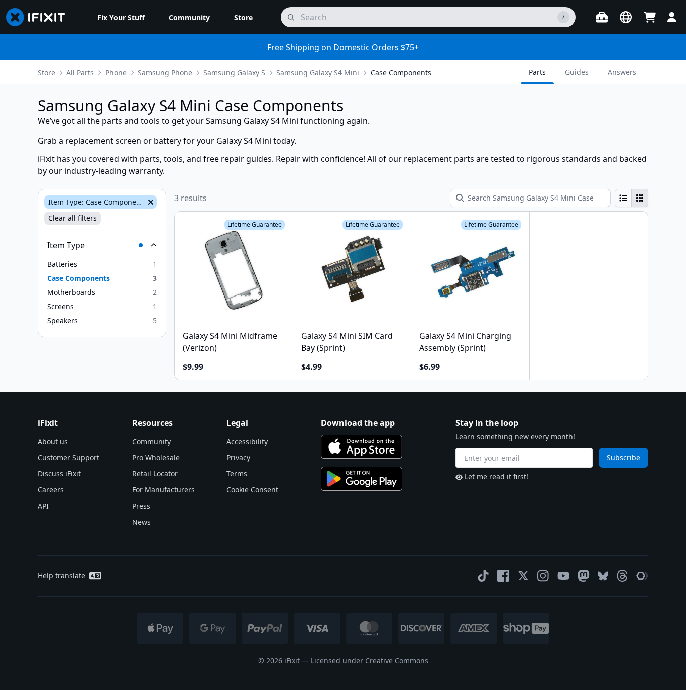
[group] (631, 198)
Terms (236, 473)
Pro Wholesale (156, 457)
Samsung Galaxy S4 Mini (317, 72)
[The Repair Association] (642, 576)
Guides (577, 72)
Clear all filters (72, 218)
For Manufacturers (163, 490)
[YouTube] (563, 576)
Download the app (358, 422)
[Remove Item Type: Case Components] (150, 202)
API (43, 506)
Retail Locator (155, 473)
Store (46, 72)
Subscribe (623, 457)
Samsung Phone (165, 72)
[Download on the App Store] (361, 447)
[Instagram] (543, 576)
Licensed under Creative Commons (369, 660)
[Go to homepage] (39, 17)
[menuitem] (121, 17)
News (141, 522)
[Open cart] (650, 17)
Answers (622, 72)
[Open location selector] (626, 17)
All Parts (80, 72)
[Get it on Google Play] (361, 479)
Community (151, 441)
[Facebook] (503, 576)
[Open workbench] (602, 17)
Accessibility (247, 441)
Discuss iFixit (59, 473)
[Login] (672, 17)
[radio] (623, 198)
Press (141, 506)
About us (53, 441)
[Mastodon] (584, 576)
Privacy (238, 457)
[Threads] (622, 576)
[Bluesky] (603, 576)
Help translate (61, 575)
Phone (116, 72)
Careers (51, 490)
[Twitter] (523, 576)
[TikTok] (483, 576)
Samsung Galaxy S (234, 72)
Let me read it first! (496, 476)
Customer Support (68, 457)
